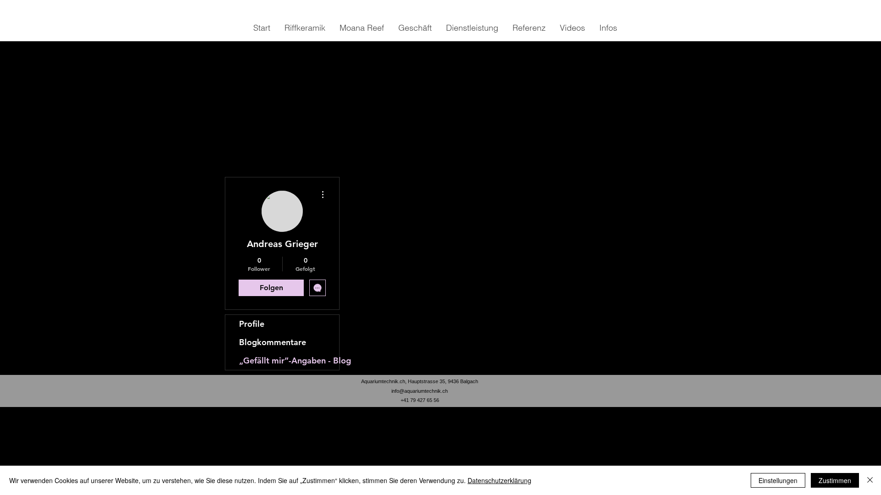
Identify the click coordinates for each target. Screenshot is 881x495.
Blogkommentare (272, 342)
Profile (251, 324)
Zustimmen (835, 480)
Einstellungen (777, 480)
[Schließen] (869, 480)
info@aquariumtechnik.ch (419, 391)
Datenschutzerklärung (499, 480)
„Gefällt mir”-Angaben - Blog (289, 360)
